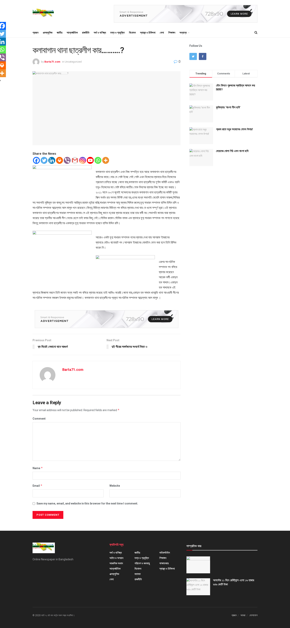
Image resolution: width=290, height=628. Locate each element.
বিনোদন (132, 32)
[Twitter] (44, 160)
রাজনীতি (85, 32)
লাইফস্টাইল (164, 552)
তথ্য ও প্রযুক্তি (117, 32)
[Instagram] (82, 160)
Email (37, 485)
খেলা (162, 32)
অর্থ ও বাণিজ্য (100, 32)
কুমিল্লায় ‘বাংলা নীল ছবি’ (228, 107)
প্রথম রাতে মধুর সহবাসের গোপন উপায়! (234, 129)
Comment (39, 418)
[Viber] (67, 160)
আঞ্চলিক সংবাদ (116, 563)
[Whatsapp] (97, 160)
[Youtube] (90, 160)
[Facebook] (36, 160)
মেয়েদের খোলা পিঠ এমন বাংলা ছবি (232, 151)
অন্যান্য (183, 32)
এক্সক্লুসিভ (47, 32)
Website (114, 485)
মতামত (138, 574)
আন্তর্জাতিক (72, 32)
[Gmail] (74, 160)
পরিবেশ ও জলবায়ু (142, 563)
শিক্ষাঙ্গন (171, 32)
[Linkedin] (51, 160)
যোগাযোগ (253, 615)
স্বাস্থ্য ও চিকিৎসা (147, 32)
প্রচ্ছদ (35, 32)
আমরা (242, 615)
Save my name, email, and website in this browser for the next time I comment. (87, 503)
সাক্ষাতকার (164, 563)
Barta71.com (52, 61)
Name (38, 468)
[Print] (59, 160)
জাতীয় (59, 32)
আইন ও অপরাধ (116, 558)
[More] (105, 160)
